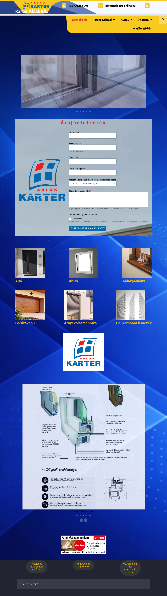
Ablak (73, 281)
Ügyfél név (74, 132)
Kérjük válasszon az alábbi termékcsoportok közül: (93, 180)
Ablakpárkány (133, 281)
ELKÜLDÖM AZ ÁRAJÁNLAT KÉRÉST (88, 228)
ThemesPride (40, 584)
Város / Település (78, 168)
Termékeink (79, 20)
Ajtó (18, 281)
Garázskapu (25, 323)
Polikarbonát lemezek (134, 323)
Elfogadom (77, 219)
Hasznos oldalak (102, 20)
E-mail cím (74, 157)
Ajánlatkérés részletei (80, 191)
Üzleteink (143, 20)
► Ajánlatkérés (142, 28)
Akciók (125, 20)
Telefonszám (76, 143)
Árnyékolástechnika (80, 323)
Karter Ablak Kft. (31, 11)
